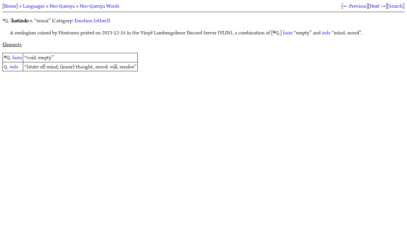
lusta (288, 32)
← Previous (355, 5)
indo (326, 32)
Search (396, 5)
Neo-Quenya (62, 5)
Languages (34, 5)
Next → (378, 5)
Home (10, 5)
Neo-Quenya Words (99, 5)
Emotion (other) (91, 20)
